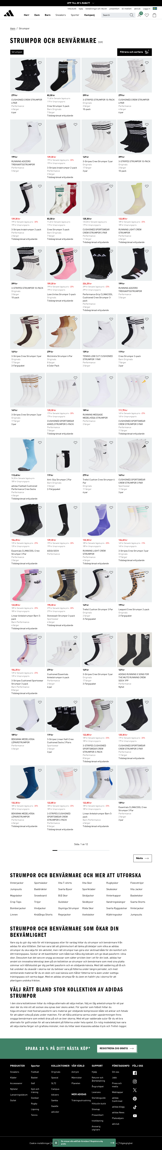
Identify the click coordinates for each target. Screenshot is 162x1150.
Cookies (69, 1143)
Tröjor (37, 902)
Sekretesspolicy (82, 1143)
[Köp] (9, 13)
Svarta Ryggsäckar (116, 908)
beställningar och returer (96, 9)
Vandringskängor (115, 902)
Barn (47, 15)
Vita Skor (87, 883)
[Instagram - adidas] (142, 1082)
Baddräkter (40, 889)
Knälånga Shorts (43, 915)
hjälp (81, 9)
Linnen (14, 915)
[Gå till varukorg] (154, 15)
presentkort (114, 9)
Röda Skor (88, 908)
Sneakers (61, 15)
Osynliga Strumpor (68, 908)
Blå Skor (63, 896)
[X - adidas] (142, 1090)
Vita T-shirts (65, 883)
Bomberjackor (18, 908)
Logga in (146, 9)
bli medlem (127, 9)
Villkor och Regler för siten (104, 1143)
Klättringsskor (114, 915)
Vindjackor (40, 908)
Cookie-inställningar (40, 1143)
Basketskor (136, 896)
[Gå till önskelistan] (147, 15)
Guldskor (63, 902)
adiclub (137, 9)
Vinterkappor (113, 896)
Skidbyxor (87, 902)
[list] (63, 52)
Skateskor (111, 889)
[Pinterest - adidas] (142, 1099)
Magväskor (16, 896)
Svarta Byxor (65, 889)
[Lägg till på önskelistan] (39, 63)
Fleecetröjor (137, 883)
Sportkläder (89, 889)
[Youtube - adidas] (142, 1116)
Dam (37, 15)
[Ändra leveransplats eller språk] (155, 8)
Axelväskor (88, 915)
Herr (26, 15)
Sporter (75, 15)
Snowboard (40, 896)
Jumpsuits (16, 889)
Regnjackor (64, 915)
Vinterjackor (17, 883)
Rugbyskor (112, 883)
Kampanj (89, 15)
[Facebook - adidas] (142, 1073)
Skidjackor (88, 896)
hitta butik (72, 9)
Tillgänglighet (126, 1143)
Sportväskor (40, 883)
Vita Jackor (136, 889)
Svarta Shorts (137, 902)
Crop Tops (15, 902)
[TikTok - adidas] (142, 1107)
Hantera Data (57, 1143)
